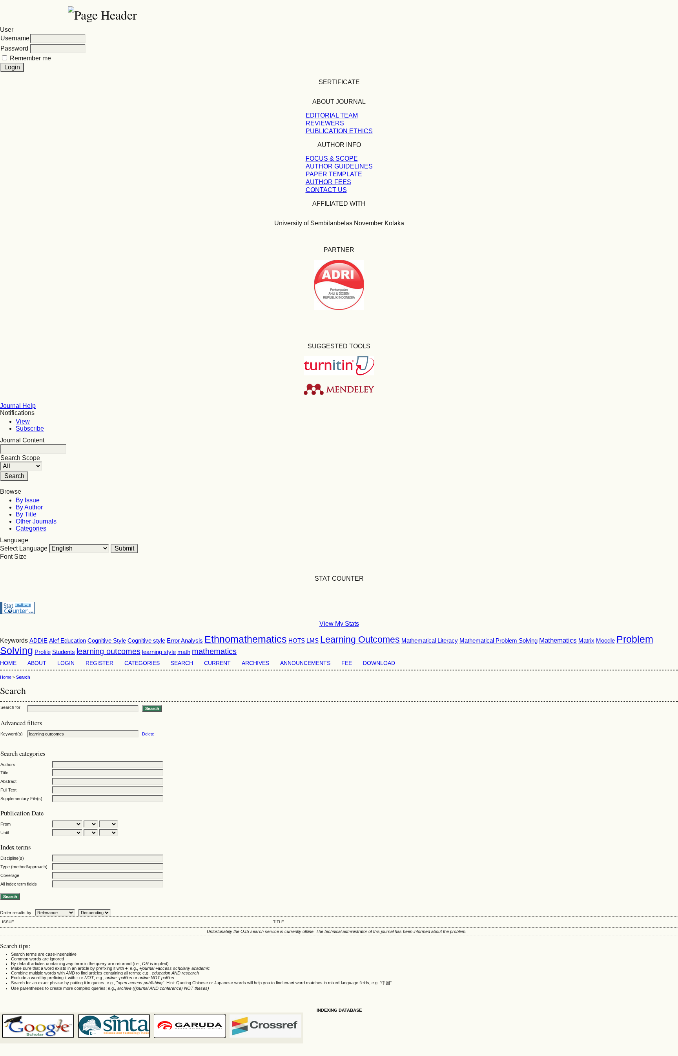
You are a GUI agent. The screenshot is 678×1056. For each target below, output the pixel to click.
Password (14, 48)
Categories (31, 528)
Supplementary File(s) (21, 798)
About (36, 663)
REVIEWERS (325, 123)
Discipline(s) (12, 858)
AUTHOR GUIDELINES (339, 166)
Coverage (9, 875)
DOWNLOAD (379, 663)
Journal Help (18, 405)
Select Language (23, 548)
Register (99, 663)
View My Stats (339, 623)
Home (8, 663)
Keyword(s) (11, 734)
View (23, 421)
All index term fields (18, 884)
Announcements (305, 663)
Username (14, 38)
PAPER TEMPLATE (334, 174)
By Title (26, 514)
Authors (7, 764)
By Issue (28, 500)
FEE (346, 663)
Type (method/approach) (23, 866)
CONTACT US (326, 190)
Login (66, 663)
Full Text (8, 790)
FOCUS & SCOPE (332, 158)
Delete (148, 734)
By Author (29, 507)
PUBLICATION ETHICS (339, 131)
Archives (255, 663)
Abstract (8, 781)
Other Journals (36, 521)
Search (182, 663)
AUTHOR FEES (328, 182)
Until (4, 832)
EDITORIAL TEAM (332, 115)
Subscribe (30, 428)
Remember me (30, 58)
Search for (10, 707)
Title (4, 772)
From (5, 824)
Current (217, 663)
